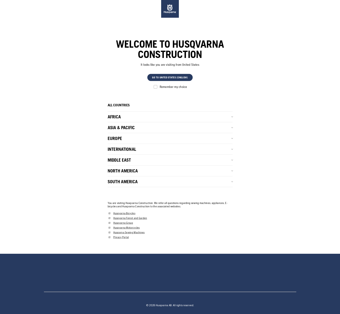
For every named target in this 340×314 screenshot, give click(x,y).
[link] (170, 9)
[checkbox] (170, 87)
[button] (169, 77)
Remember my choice (173, 87)
